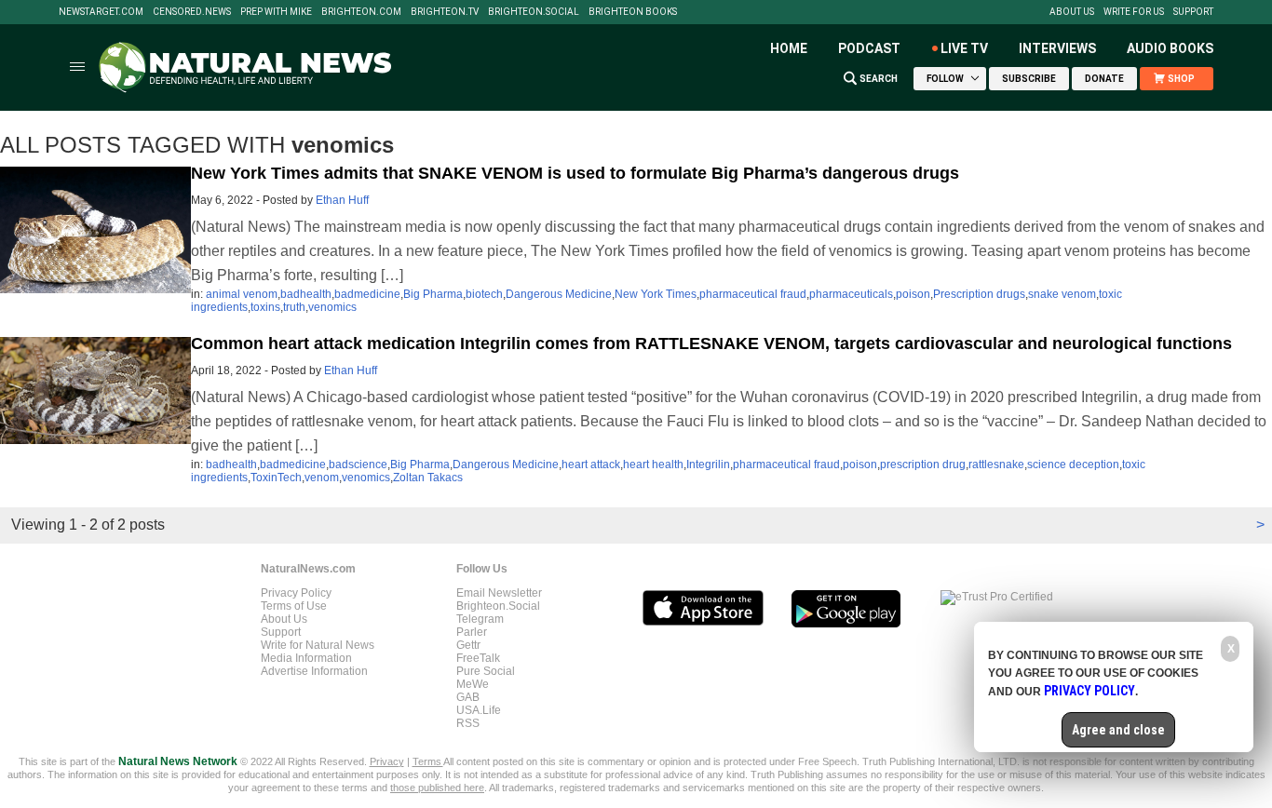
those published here (437, 787)
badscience (358, 464)
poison (913, 294)
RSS (468, 723)
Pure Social (485, 671)
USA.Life (478, 710)
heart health (653, 464)
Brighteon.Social (533, 12)
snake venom (1062, 294)
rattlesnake (996, 464)
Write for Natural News (317, 645)
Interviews (1057, 48)
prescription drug (923, 464)
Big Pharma (433, 294)
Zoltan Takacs (428, 477)
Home (788, 48)
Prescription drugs (979, 294)
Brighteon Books (633, 12)
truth (294, 307)
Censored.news (192, 12)
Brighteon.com (361, 12)
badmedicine (367, 294)
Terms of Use (294, 606)
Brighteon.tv (445, 12)
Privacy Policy (296, 592)
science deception (1073, 464)
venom (321, 477)
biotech (484, 294)
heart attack (591, 464)
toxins (265, 307)
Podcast (869, 48)
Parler (471, 632)
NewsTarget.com (101, 12)
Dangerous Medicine (559, 294)
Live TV (964, 48)
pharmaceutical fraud (752, 294)
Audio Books (1170, 48)
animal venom (241, 294)
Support (1193, 12)
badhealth (306, 294)
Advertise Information (314, 671)
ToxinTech (276, 477)
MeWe (472, 684)
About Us (1071, 12)
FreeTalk (478, 658)
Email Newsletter (499, 592)
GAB (468, 697)
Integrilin (708, 464)
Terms (428, 761)
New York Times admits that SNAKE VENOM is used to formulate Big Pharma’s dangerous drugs (575, 173)
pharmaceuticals (851, 294)
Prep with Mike (276, 12)
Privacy (387, 761)
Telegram (480, 619)
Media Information (306, 658)
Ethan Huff (342, 200)
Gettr (468, 645)
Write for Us (1133, 12)
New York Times (656, 294)
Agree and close (1118, 729)
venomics (332, 307)
